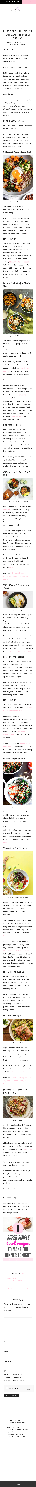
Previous (9, 1289)
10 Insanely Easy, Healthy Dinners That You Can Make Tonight (16, 576)
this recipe (27, 1149)
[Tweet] (7, 49)
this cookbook (17, 416)
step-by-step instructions (20, 651)
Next (28, 1289)
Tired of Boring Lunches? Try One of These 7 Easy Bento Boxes (18, 1081)
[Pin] (10, 49)
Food (22, 1274)
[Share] (4, 49)
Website (7, 1361)
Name (7, 1342)
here (28, 234)
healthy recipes (18, 1278)
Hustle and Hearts (18, 10)
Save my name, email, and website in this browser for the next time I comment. (15, 1377)
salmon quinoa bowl (18, 1072)
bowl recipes (20, 1276)
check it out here (28, 2)
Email (7, 1352)
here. (5, 842)
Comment (8, 1316)
